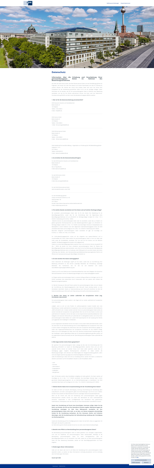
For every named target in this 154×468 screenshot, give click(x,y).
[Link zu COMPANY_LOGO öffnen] (27, 3)
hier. (138, 457)
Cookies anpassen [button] (136, 462)
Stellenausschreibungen (113, 3)
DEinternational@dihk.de (62, 139)
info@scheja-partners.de (61, 205)
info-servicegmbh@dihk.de (62, 125)
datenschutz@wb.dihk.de (62, 153)
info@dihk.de (59, 110)
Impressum (55, 466)
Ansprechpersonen (125, 3)
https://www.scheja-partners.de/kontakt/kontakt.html (69, 203)
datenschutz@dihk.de (60, 168)
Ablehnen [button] (146, 462)
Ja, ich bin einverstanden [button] (141, 460)
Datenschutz (62, 466)
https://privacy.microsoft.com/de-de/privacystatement (86, 291)
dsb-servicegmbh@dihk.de (61, 181)
